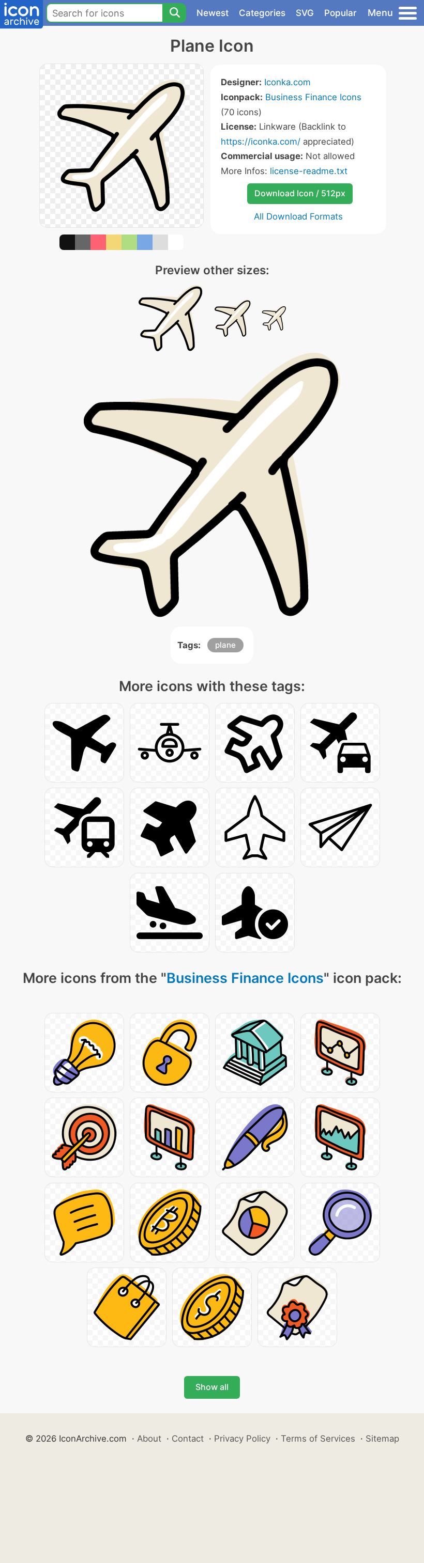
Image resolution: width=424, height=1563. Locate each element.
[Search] (174, 13)
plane (225, 645)
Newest (212, 13)
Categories (262, 13)
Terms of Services (318, 1438)
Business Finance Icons (313, 97)
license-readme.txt (308, 171)
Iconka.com (287, 82)
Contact (188, 1438)
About (149, 1438)
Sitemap (382, 1438)
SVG (305, 13)
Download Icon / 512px (299, 193)
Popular (340, 13)
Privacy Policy (242, 1438)
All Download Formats (298, 216)
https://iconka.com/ (260, 141)
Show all (212, 1387)
